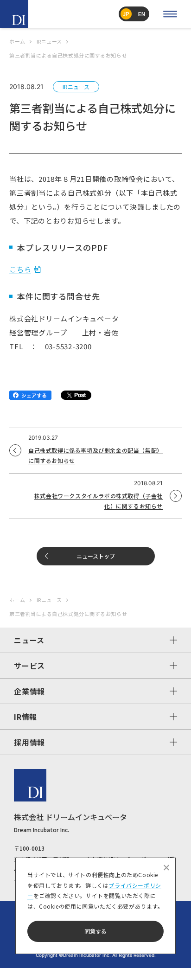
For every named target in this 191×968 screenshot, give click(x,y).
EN (141, 14)
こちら (20, 269)
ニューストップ (95, 556)
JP (126, 14)
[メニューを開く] (170, 14)
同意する (95, 931)
